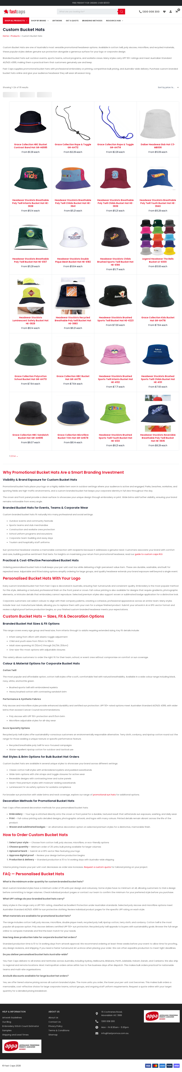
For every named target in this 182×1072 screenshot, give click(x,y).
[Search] (121, 11)
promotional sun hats (104, 794)
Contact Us (54, 1021)
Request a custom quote (97, 867)
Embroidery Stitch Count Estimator (20, 1026)
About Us (53, 1017)
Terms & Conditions (58, 1030)
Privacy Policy (55, 1026)
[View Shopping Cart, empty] (177, 12)
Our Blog (6, 1021)
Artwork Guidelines (12, 1017)
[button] (26, 20)
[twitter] (165, 11)
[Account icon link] (170, 11)
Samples (7, 1030)
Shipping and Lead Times (15, 1034)
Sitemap (53, 1034)
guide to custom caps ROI (148, 554)
